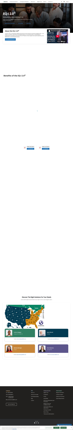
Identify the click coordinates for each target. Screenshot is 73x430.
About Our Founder (34, 394)
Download (31, 148)
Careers (32, 400)
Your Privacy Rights (49, 427)
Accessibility (46, 398)
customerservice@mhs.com (12, 399)
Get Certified (20, 23)
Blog (32, 398)
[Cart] (64, 1)
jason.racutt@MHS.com (55, 338)
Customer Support (59, 394)
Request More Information (10, 23)
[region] (36, 428)
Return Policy (46, 411)
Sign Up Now (31, 289)
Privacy (45, 396)
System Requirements (60, 398)
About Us (33, 392)
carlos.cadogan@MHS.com (21, 338)
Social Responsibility (35, 396)
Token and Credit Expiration (49, 413)
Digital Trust (46, 392)
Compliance (46, 394)
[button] (64, 425)
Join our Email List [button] (11, 404)
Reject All (56, 427)
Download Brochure (11, 39)
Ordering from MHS (47, 410)
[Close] (71, 428)
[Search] (61, 1)
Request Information (60, 392)
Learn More (28, 23)
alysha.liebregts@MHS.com (21, 354)
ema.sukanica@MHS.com (54, 354)
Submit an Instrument (60, 396)
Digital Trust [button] (39, 1)
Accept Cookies (63, 427)
